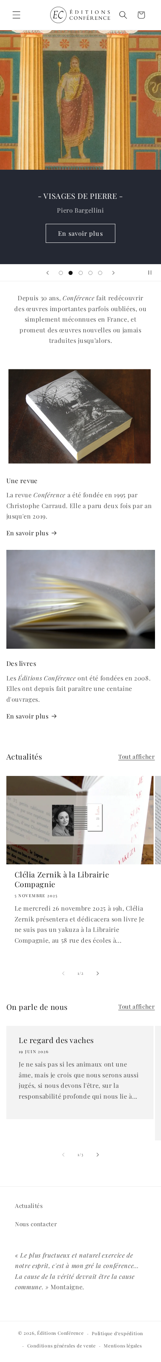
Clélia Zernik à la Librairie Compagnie (62, 879)
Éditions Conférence (60, 1333)
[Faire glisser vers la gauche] (63, 973)
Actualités (29, 1205)
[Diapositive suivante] (113, 272)
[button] (16, 15)
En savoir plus (80, 233)
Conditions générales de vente (61, 1346)
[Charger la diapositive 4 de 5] (90, 273)
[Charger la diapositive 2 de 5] (70, 273)
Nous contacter (36, 1224)
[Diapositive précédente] (47, 272)
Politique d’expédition (117, 1333)
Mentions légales (123, 1346)
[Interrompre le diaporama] (153, 272)
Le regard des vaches (56, 1040)
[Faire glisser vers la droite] (97, 973)
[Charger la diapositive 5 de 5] (100, 273)
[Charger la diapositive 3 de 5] (80, 273)
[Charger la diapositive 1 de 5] (61, 273)
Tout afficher (136, 756)
